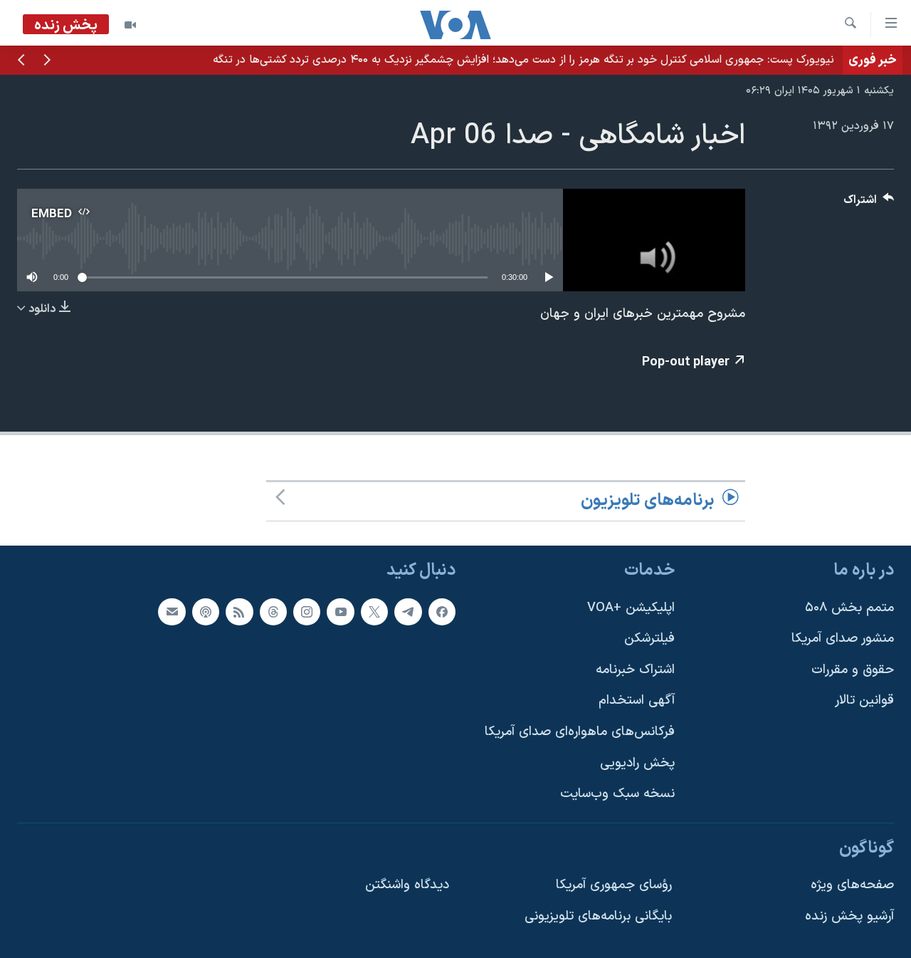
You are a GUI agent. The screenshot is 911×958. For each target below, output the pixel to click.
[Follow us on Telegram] (407, 611)
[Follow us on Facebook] (442, 611)
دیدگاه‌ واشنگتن (407, 885)
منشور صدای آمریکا (842, 638)
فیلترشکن (649, 638)
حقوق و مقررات (852, 670)
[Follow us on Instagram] (306, 611)
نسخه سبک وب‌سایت (617, 793)
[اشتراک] (171, 611)
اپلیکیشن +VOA (631, 607)
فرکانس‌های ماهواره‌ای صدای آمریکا (580, 731)
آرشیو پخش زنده (849, 916)
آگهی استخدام (637, 700)
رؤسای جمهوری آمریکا (614, 885)
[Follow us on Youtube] (340, 611)
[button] (47, 61)
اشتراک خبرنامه (635, 670)
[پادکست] (205, 611)
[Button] (869, 203)
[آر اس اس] (239, 611)
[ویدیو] (130, 25)
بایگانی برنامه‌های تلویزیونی (598, 916)
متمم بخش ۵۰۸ (849, 607)
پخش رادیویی (637, 763)
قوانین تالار (864, 700)
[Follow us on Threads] (273, 611)
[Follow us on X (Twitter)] (374, 611)
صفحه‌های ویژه (852, 885)
